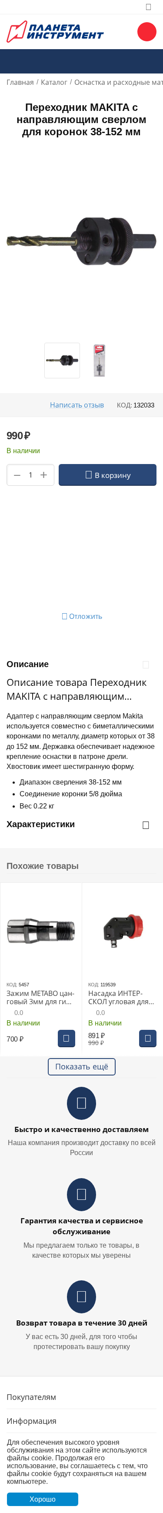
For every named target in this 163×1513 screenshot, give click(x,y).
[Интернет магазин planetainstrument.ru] (55, 31)
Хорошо (43, 1499)
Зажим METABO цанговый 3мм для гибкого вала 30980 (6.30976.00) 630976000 (40, 997)
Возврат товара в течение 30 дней (81, 1323)
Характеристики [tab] (41, 824)
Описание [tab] (28, 664)
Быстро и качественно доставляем (81, 1129)
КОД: (124, 405)
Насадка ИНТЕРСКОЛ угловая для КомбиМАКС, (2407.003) (118, 997)
